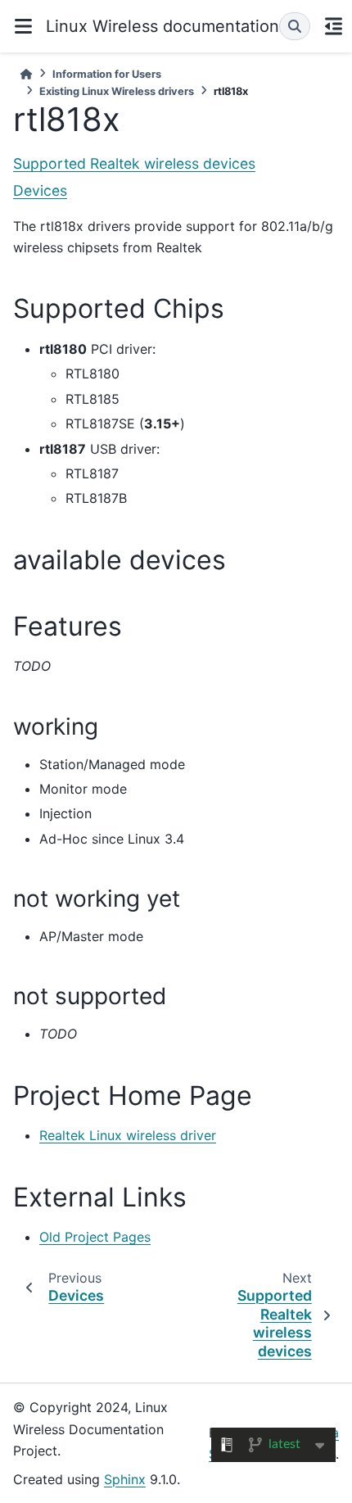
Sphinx (125, 1479)
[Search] (294, 26)
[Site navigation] (23, 26)
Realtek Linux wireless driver (127, 1135)
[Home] (26, 74)
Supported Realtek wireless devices (134, 163)
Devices (40, 190)
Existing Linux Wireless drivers (116, 91)
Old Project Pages (95, 1237)
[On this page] (333, 26)
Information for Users (106, 74)
